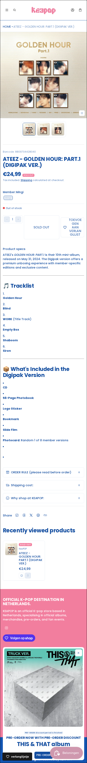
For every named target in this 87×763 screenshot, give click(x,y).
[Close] (78, 652)
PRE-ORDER (43, 755)
